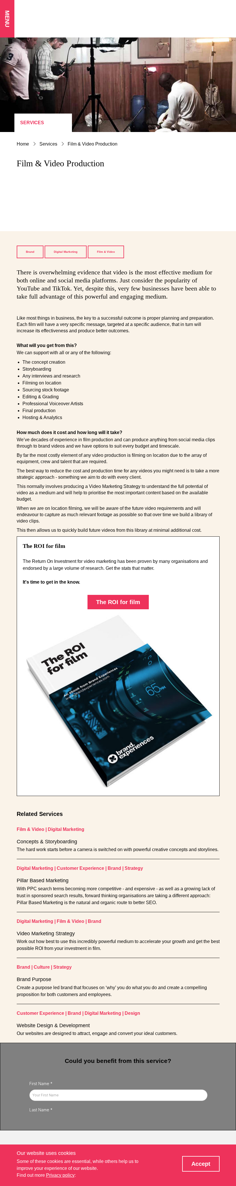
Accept (200, 1164)
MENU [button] (7, 18)
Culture (42, 967)
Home (23, 144)
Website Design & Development (53, 1025)
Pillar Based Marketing (42, 880)
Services (32, 122)
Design (132, 1013)
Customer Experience (80, 868)
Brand (30, 251)
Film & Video (106, 251)
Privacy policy (60, 1175)
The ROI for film (118, 602)
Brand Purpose (34, 979)
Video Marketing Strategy (46, 933)
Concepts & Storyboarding (47, 841)
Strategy (134, 868)
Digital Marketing (65, 251)
